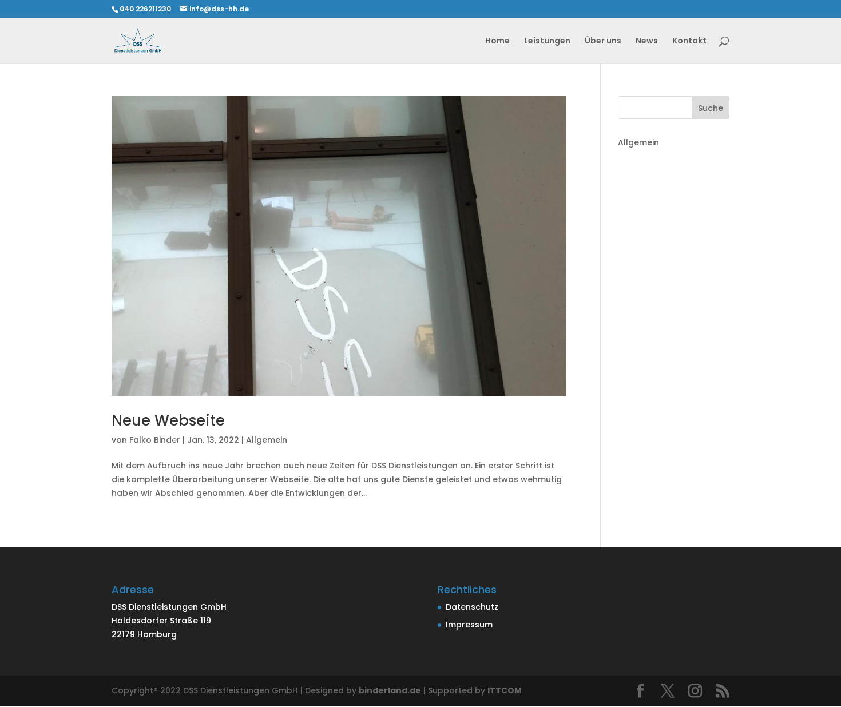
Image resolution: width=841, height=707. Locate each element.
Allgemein (266, 440)
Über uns (603, 41)
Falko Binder (154, 440)
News (647, 41)
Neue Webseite (168, 420)
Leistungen (547, 41)
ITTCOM (504, 690)
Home (497, 41)
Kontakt (689, 41)
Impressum (469, 624)
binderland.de (390, 690)
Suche (710, 108)
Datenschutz (472, 607)
